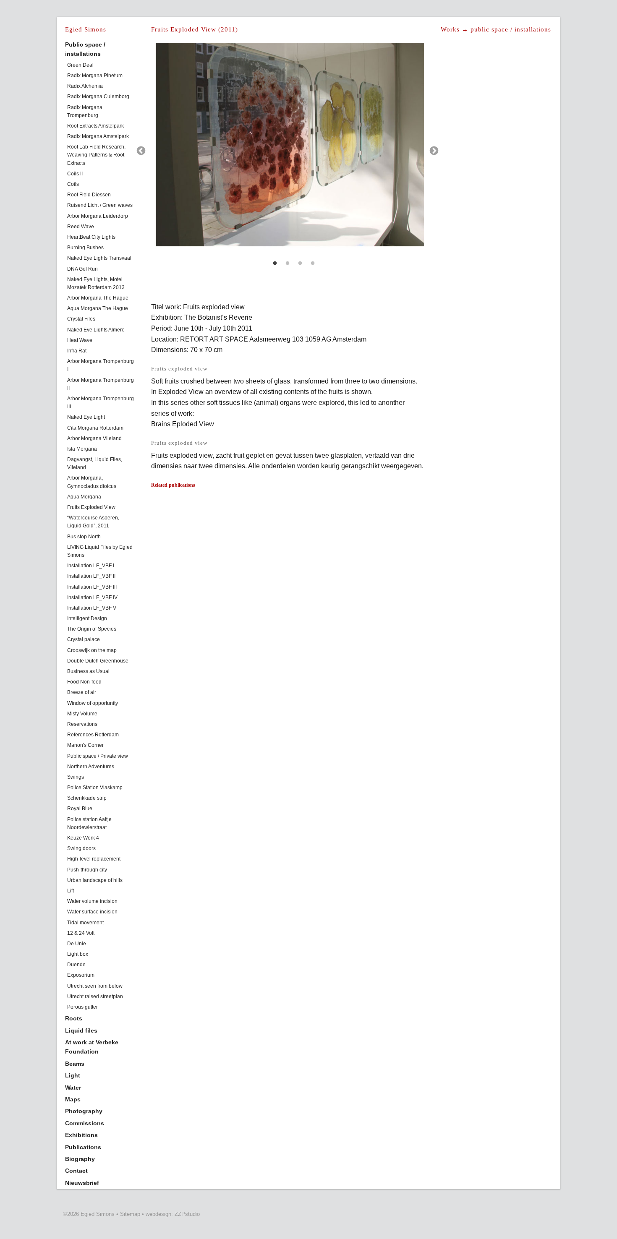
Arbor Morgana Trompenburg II (100, 384)
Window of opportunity (92, 703)
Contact (76, 1170)
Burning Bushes (85, 247)
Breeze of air (81, 692)
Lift (70, 891)
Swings (75, 777)
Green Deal (80, 65)
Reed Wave (80, 227)
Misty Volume (82, 714)
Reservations (82, 724)
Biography (80, 1159)
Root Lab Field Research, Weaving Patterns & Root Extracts (96, 155)
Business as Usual (88, 671)
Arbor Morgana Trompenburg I (100, 365)
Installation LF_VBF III (92, 587)
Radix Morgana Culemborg (98, 96)
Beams (74, 1063)
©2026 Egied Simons (89, 1214)
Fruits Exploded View (91, 507)
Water (73, 1087)
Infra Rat (76, 351)
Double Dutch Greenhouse (97, 661)
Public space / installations (85, 49)
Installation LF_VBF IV (92, 597)
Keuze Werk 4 (83, 838)
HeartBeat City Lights (91, 237)
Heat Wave (79, 340)
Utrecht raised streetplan (95, 996)
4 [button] (312, 263)
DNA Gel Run (82, 269)
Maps (73, 1099)
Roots (73, 1018)
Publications (83, 1147)
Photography (83, 1111)
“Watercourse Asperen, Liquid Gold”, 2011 (93, 522)
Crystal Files (81, 319)
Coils (73, 184)
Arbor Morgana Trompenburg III (100, 403)
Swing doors (81, 848)
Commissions (84, 1123)
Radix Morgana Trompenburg (84, 111)
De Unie (76, 944)
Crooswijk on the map (92, 650)
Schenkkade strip (87, 798)
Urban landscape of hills (95, 880)
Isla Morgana (82, 449)
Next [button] (434, 151)
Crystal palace (83, 639)
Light (72, 1075)
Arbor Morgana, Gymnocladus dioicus (91, 482)
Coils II (75, 174)
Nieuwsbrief (82, 1182)
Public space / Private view (97, 756)
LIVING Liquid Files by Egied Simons (100, 551)
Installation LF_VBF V (91, 608)
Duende (76, 965)
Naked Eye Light (86, 417)
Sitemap (130, 1214)
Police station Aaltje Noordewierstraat (89, 823)
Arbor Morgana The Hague (97, 298)
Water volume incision (92, 901)
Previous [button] (141, 151)
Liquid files (81, 1030)
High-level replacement (93, 859)
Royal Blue (79, 808)
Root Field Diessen (89, 195)
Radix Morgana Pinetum (95, 75)
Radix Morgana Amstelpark (98, 136)
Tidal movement (85, 923)
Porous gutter (82, 1007)
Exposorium (80, 975)
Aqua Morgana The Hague (97, 308)
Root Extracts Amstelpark (95, 126)
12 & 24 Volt (80, 933)
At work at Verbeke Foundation (91, 1047)
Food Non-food (84, 682)
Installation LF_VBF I (90, 566)
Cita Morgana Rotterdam (95, 428)
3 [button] (300, 263)
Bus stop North (84, 537)
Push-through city (87, 870)
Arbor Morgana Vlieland (94, 438)
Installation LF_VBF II (91, 576)
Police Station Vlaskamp (95, 787)
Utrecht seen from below (95, 986)
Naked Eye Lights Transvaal (99, 258)
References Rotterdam (93, 735)
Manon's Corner (85, 745)
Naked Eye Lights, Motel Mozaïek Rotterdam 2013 (96, 283)
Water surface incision (92, 912)
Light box (77, 954)
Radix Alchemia (85, 86)
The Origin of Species (91, 629)
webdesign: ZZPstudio (173, 1214)
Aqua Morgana (84, 497)
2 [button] (287, 263)
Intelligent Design (87, 618)
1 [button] (275, 263)
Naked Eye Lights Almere (96, 330)
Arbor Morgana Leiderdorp (97, 216)
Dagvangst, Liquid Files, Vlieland (94, 463)
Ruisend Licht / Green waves (100, 205)
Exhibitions (81, 1135)
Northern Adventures (90, 766)
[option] (287, 150)
